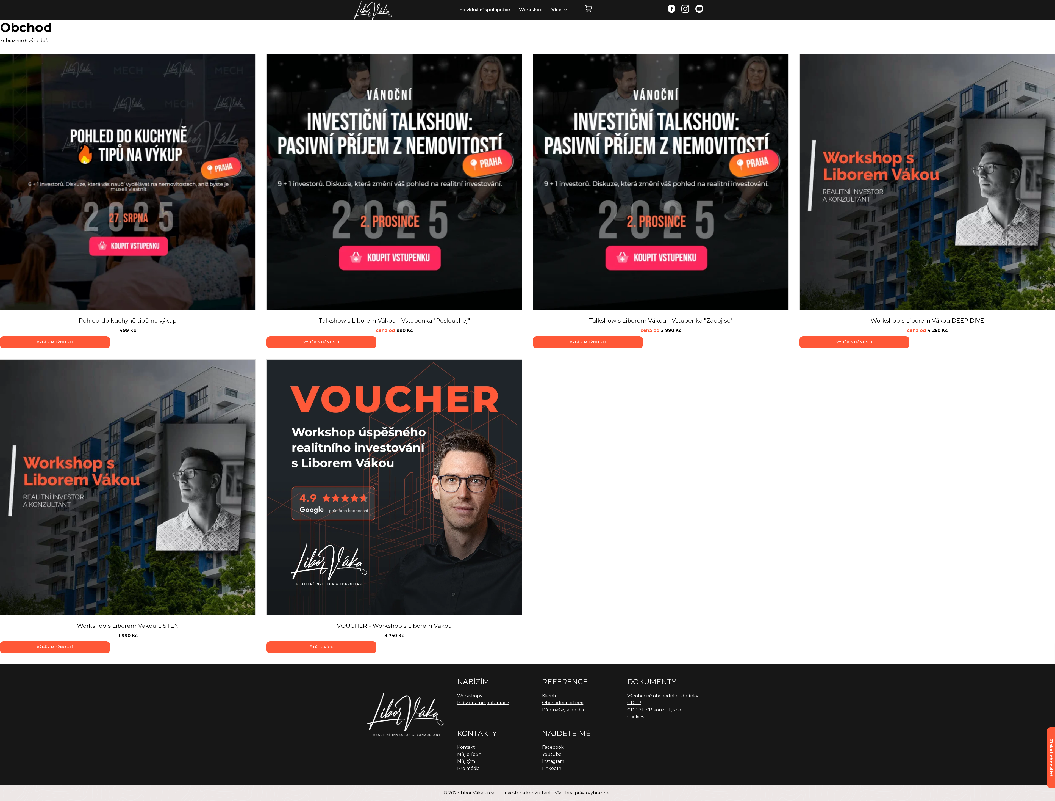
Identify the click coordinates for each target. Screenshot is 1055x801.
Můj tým (466, 761)
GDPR (634, 702)
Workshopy (469, 695)
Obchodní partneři (562, 702)
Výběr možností (55, 342)
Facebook (553, 747)
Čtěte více (321, 647)
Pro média (468, 768)
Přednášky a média (563, 709)
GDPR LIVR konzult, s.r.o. (654, 709)
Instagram (553, 761)
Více (556, 9)
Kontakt (466, 747)
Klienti (549, 695)
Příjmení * (1007, 677)
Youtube (552, 754)
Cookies (635, 716)
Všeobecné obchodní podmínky (662, 695)
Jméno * (953, 677)
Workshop (531, 9)
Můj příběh (469, 754)
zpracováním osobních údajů (1009, 722)
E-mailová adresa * (962, 698)
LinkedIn (551, 768)
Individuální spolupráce (484, 9)
